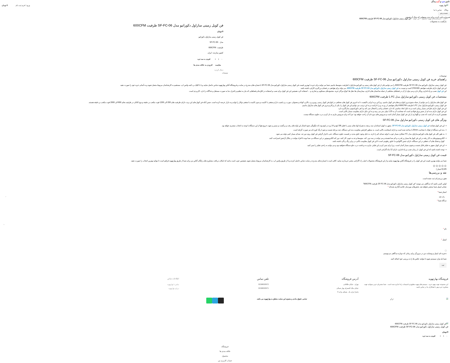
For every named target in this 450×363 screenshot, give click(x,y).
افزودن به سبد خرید (203, 59)
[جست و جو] (13, 5)
